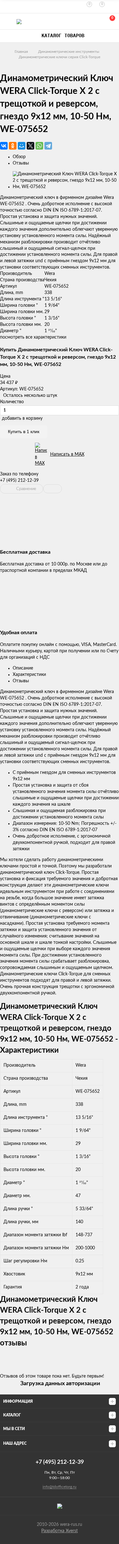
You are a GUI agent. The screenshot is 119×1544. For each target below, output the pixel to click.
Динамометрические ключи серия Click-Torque (59, 57)
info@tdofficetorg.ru (59, 1487)
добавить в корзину (22, 418)
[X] (30, 146)
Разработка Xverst (59, 1531)
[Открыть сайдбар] (7, 6)
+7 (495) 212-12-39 (19, 480)
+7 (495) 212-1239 (81, 21)
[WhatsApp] (39, 146)
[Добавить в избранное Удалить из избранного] (52, 488)
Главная (21, 51)
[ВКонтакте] (4, 146)
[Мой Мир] (21, 146)
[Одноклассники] (13, 146)
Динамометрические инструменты (68, 51)
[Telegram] (48, 146)
